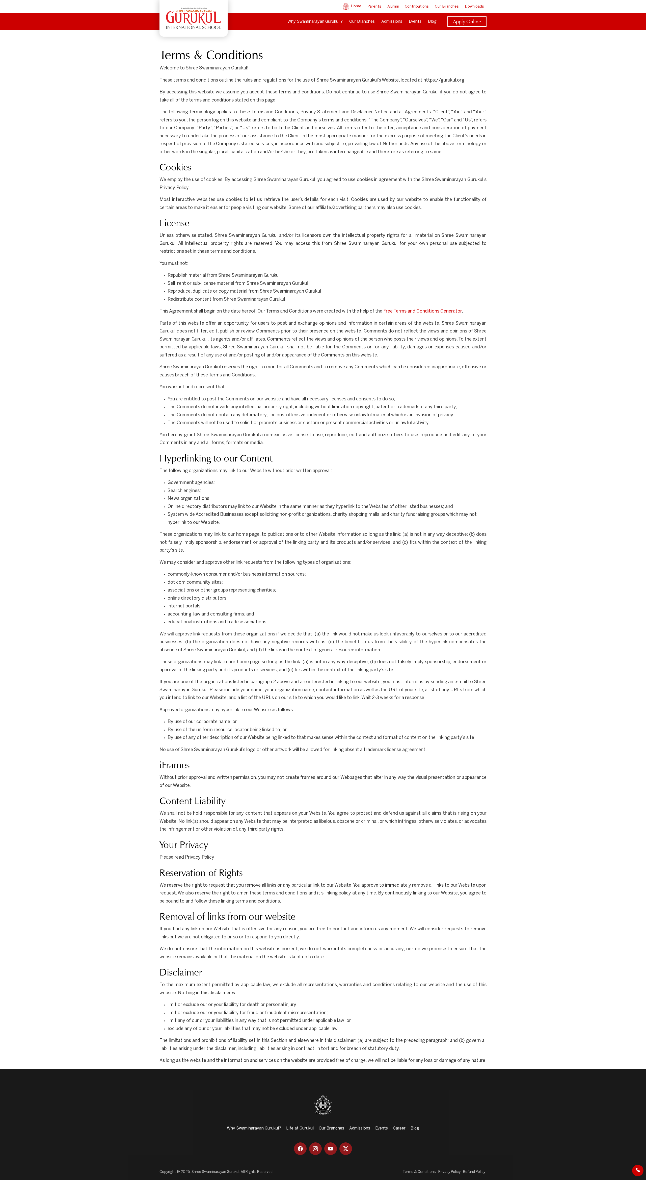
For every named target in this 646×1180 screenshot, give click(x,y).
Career (399, 1128)
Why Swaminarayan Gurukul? (254, 1128)
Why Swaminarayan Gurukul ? (315, 21)
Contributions (417, 6)
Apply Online (467, 21)
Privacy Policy (449, 1172)
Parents (374, 6)
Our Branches (447, 6)
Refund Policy (474, 1172)
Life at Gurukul (300, 1128)
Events (415, 21)
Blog (432, 21)
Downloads (474, 6)
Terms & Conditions (419, 1172)
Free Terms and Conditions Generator (422, 311)
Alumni (393, 6)
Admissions (391, 21)
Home (355, 6)
